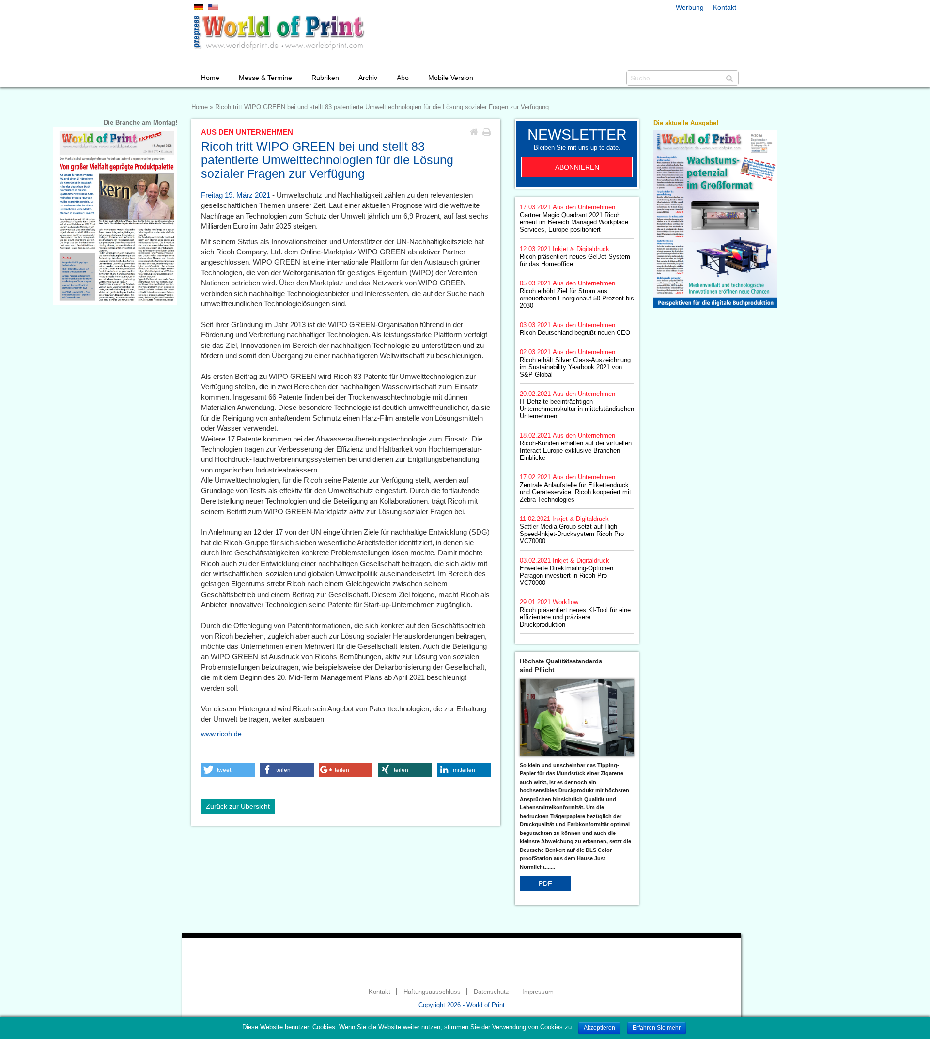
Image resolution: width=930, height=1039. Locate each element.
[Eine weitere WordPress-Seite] (278, 32)
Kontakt (724, 7)
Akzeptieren (599, 1027)
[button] (228, 770)
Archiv (367, 77)
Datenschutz (491, 992)
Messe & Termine (265, 77)
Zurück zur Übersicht (238, 806)
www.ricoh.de (221, 734)
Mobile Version (450, 77)
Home (210, 77)
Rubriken (325, 77)
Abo (403, 77)
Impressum (538, 992)
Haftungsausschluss (432, 992)
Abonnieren (577, 167)
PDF (545, 883)
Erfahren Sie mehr (657, 1027)
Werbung (690, 7)
